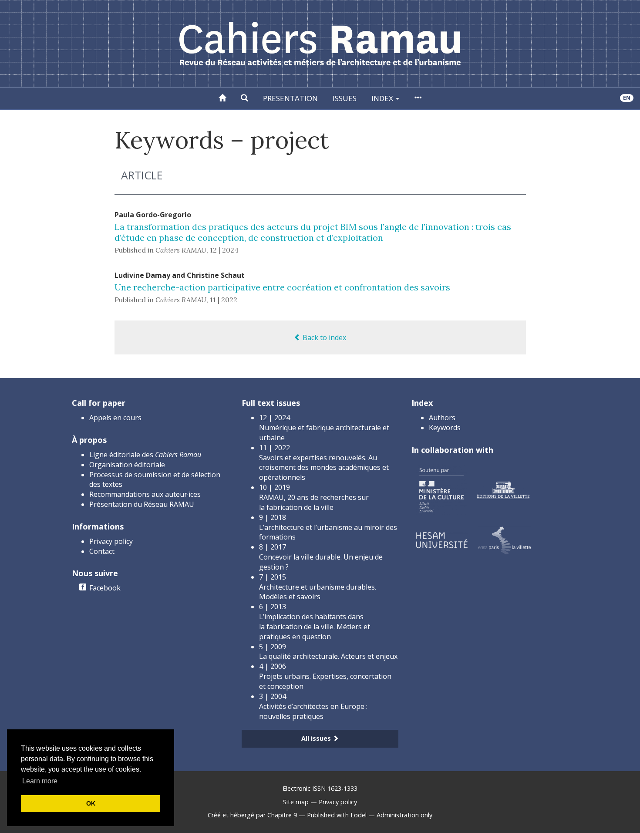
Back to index (323, 337)
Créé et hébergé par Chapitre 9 (252, 815)
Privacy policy (111, 541)
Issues (345, 98)
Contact (102, 551)
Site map (296, 802)
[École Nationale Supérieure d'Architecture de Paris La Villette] (504, 539)
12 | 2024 (224, 250)
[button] (244, 98)
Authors (442, 417)
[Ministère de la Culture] (441, 489)
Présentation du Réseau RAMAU (141, 504)
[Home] (222, 98)
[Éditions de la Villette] (503, 489)
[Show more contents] (418, 98)
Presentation (290, 98)
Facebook (105, 588)
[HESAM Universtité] (442, 539)
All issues (317, 738)
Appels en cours (115, 417)
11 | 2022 (223, 299)
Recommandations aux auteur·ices (145, 494)
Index (383, 98)
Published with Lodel (337, 815)
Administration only (404, 815)
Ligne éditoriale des (145, 454)
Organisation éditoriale (127, 464)
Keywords (445, 427)
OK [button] (90, 803)
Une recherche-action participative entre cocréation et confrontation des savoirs (282, 287)
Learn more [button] (39, 781)
